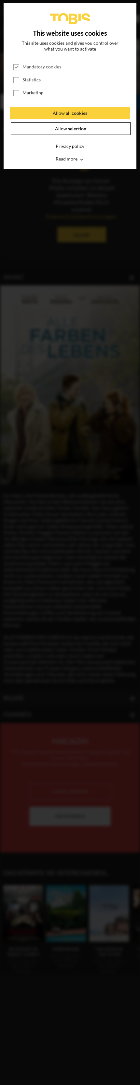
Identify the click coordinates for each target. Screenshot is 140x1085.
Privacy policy (70, 146)
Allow (70, 113)
